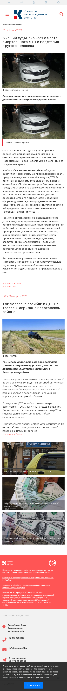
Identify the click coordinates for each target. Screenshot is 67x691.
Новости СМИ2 (10, 286)
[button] (61, 14)
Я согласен (33, 685)
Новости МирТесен (12, 283)
